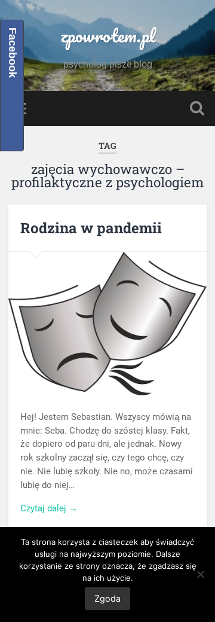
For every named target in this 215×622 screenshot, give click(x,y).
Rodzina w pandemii (91, 227)
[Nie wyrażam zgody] (200, 574)
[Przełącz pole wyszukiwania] (197, 108)
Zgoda (107, 598)
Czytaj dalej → (49, 508)
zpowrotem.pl (107, 35)
